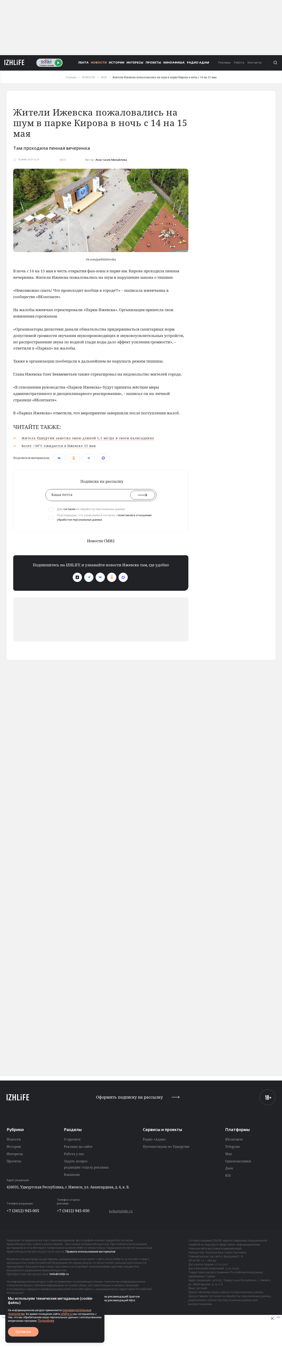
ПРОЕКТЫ (153, 62)
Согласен (23, 1332)
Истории (14, 1146)
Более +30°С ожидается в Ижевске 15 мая (59, 446)
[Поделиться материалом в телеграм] (88, 458)
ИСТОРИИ (116, 62)
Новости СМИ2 (101, 540)
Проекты (14, 1161)
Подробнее (46, 1320)
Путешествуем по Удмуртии (166, 1146)
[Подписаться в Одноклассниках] (111, 577)
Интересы (15, 1154)
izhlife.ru (67, 1314)
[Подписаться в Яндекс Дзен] (77, 577)
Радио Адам (198, 62)
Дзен (229, 1168)
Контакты (254, 62)
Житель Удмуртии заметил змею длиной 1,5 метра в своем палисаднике (88, 438)
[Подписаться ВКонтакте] (100, 577)
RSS (228, 1175)
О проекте (72, 1139)
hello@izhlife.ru (121, 1211)
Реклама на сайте (78, 1146)
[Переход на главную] (14, 62)
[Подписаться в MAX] (123, 577)
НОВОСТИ (99, 62)
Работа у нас (74, 1154)
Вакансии (72, 1174)
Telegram (232, 1146)
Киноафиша (174, 62)
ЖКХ (62, 160)
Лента (83, 62)
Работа (239, 62)
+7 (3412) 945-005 (23, 1210)
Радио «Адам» (154, 1139)
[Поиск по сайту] (275, 62)
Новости (14, 1139)
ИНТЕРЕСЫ (134, 62)
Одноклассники (238, 1161)
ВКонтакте (234, 1139)
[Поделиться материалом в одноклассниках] (73, 458)
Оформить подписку (129, 1097)
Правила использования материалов (90, 1252)
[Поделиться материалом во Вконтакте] (58, 458)
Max (228, 1154)
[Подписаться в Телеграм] (88, 577)
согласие (69, 509)
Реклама (224, 62)
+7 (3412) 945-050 (73, 1210)
